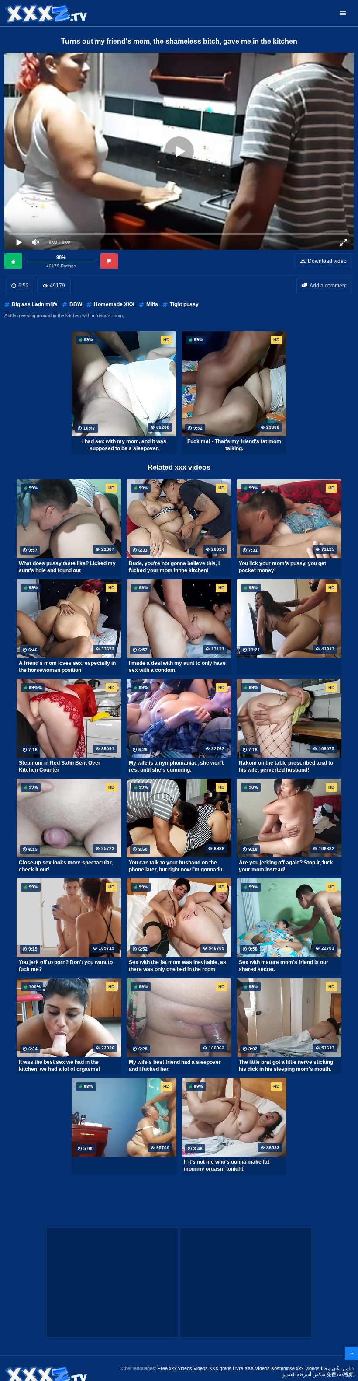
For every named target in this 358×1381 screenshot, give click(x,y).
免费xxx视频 (340, 1374)
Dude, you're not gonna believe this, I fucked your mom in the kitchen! (174, 566)
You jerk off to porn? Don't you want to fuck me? (66, 965)
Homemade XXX (114, 304)
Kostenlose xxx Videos (295, 1368)
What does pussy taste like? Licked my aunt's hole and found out (67, 566)
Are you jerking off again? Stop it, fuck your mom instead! (286, 866)
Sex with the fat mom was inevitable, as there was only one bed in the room (177, 965)
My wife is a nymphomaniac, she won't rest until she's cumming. (176, 766)
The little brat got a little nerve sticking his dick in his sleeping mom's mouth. (286, 1065)
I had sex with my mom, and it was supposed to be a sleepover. (124, 444)
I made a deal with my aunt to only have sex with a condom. (177, 666)
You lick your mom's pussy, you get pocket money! (282, 566)
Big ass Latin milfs (35, 304)
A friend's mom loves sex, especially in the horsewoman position (67, 666)
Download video (327, 261)
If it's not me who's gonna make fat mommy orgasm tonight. (226, 1165)
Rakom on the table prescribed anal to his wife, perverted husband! (286, 766)
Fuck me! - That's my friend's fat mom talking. (234, 444)
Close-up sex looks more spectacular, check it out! (66, 866)
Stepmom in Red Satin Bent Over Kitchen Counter (59, 766)
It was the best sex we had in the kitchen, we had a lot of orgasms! (59, 1065)
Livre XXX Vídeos (251, 1368)
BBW (75, 304)
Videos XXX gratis (212, 1368)
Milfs (152, 304)
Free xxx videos (175, 1368)
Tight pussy (184, 304)
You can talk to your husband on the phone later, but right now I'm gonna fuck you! (178, 866)
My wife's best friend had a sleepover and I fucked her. (175, 1065)
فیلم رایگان (343, 1368)
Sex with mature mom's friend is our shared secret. (283, 965)
